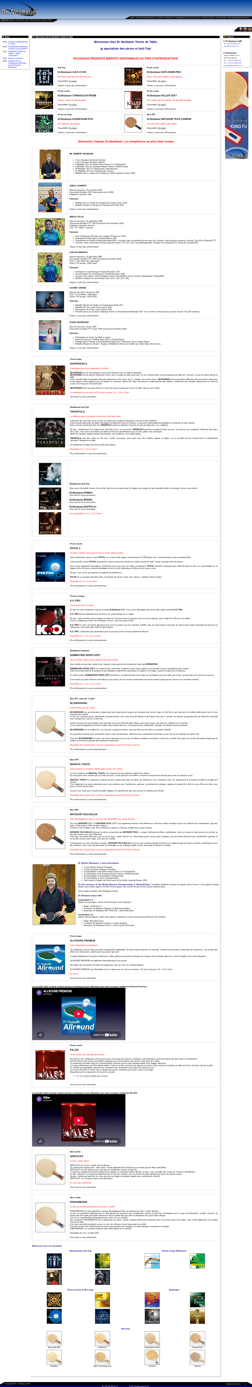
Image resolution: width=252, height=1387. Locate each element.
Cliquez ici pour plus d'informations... (73, 85)
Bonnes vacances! (15, 58)
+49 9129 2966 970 (234, 60)
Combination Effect (152, 1347)
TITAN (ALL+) (96, 906)
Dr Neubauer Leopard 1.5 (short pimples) (110, 923)
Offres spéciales (35, 20)
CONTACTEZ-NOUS (207, 18)
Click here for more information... (84, 397)
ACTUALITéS (190, 18)
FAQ (198, 18)
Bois (27, 20)
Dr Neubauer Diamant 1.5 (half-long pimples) (111, 908)
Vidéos (50, 20)
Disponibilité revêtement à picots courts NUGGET (18, 48)
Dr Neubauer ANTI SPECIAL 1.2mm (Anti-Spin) (113, 911)
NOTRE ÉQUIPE (221, 18)
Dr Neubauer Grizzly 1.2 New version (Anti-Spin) (113, 925)
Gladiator (54, 1366)
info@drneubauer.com (231, 46)
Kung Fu (152, 1366)
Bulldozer (102, 1347)
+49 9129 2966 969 (234, 63)
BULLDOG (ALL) (97, 921)
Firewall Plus (197, 1347)
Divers (44, 20)
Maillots (11, 20)
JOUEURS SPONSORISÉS (144, 18)
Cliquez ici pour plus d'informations (84, 209)
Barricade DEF (54, 1347)
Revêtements (20, 20)
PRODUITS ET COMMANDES (175, 18)
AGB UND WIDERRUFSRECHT (238, 18)
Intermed (238, 1384)
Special (197, 1366)
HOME (132, 18)
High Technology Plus (102, 1366)
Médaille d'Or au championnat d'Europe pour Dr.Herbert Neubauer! (17, 64)
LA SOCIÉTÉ (159, 18)
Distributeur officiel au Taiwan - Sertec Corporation (17, 53)
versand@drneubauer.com (233, 65)
